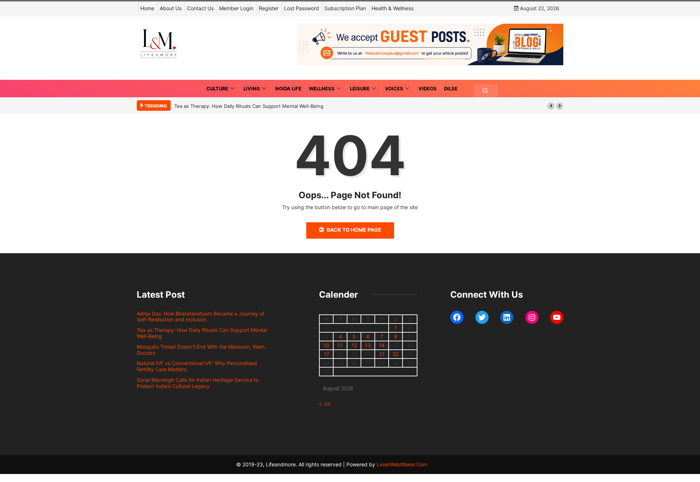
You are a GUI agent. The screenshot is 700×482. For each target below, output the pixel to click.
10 (326, 345)
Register (269, 8)
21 (382, 354)
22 (395, 354)
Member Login (236, 8)
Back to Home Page (354, 230)
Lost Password (301, 8)
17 (326, 354)
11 (340, 345)
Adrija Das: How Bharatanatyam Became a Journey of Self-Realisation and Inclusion (200, 316)
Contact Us (200, 8)
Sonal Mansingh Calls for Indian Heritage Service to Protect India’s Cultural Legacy (197, 383)
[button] (551, 106)
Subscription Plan (345, 8)
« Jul (324, 403)
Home (147, 8)
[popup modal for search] (485, 91)
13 (368, 345)
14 (382, 345)
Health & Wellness (392, 8)
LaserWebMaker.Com (402, 464)
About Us (171, 8)
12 (354, 345)
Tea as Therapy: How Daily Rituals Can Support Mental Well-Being (248, 106)
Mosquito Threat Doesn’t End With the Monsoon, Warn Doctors (201, 350)
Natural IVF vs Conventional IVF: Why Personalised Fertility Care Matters (197, 366)
